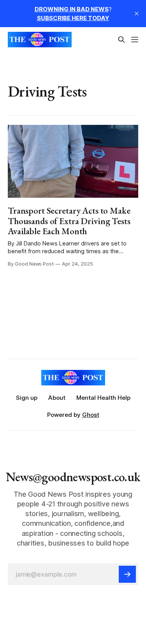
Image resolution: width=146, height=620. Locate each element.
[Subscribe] (127, 574)
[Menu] (134, 39)
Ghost (90, 414)
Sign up (26, 397)
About (56, 397)
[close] (136, 13)
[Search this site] (121, 39)
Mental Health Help (103, 397)
